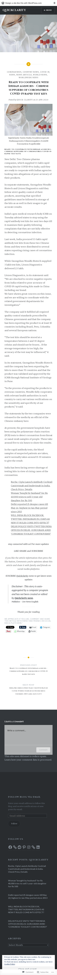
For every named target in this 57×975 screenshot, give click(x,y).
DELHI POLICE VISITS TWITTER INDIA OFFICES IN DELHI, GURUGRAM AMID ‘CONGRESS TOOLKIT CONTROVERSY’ (31, 530)
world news (40, 75)
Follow (14, 823)
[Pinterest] (24, 847)
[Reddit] (19, 847)
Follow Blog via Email (24, 797)
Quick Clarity (25, 100)
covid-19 (44, 72)
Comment (43, 750)
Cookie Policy (9, 964)
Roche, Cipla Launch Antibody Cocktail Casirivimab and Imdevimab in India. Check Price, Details (31, 486)
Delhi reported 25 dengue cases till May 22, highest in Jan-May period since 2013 (29, 508)
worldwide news (28, 77)
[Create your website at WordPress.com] (28, 3)
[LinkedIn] (38, 847)
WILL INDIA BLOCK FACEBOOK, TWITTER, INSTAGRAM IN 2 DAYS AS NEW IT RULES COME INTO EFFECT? (30, 519)
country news (31, 72)
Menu (49, 10)
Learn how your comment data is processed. (28, 759)
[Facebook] (10, 847)
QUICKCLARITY (14, 10)
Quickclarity (22, 576)
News (12, 75)
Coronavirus (14, 72)
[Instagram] (29, 847)
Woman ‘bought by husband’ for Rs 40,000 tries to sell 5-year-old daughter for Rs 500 (29, 497)
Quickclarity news (24, 598)
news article (24, 75)
